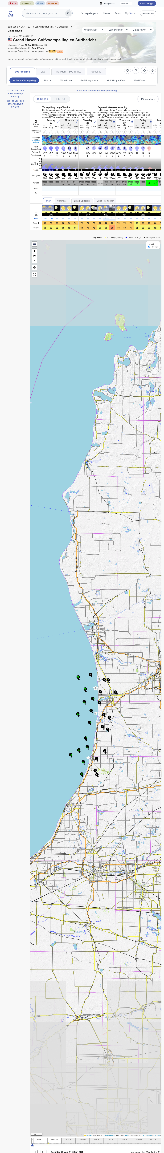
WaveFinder (66, 80)
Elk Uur (60, 99)
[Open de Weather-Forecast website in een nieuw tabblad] (52, 3)
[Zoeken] (68, 13)
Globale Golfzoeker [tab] (105, 200)
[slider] (32, 1144)
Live (43, 71)
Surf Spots (13, 26)
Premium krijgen (147, 3)
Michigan (63, 26)
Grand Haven (15, 30)
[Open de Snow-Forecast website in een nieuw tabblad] (13, 3)
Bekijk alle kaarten (36, 141)
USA (26, 26)
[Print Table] (152, 70)
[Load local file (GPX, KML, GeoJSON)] (34, 244)
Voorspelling (22, 71)
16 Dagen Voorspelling (24, 80)
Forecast (154, 246)
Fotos (118, 13)
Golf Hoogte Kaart (116, 80)
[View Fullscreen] (34, 274)
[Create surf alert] (135, 70)
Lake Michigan (44, 26)
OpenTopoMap (146, 1135)
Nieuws (106, 13)
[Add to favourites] (127, 70)
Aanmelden (148, 13)
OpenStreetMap (109, 1135)
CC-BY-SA (156, 1135)
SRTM (127, 1135)
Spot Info (96, 71)
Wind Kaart (139, 80)
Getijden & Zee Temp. (68, 71)
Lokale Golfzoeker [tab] (82, 200)
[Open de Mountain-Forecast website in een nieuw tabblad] (27, 3)
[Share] (144, 70)
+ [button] (34, 251)
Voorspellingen (89, 13)
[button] (88, 757)
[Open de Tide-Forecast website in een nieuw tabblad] (40, 3)
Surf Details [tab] (62, 200)
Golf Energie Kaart (90, 80)
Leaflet (89, 1135)
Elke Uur (48, 80)
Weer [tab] (48, 200)
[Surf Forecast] (11, 13)
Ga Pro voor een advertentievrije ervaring (15, 93)
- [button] (34, 260)
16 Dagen (42, 99)
